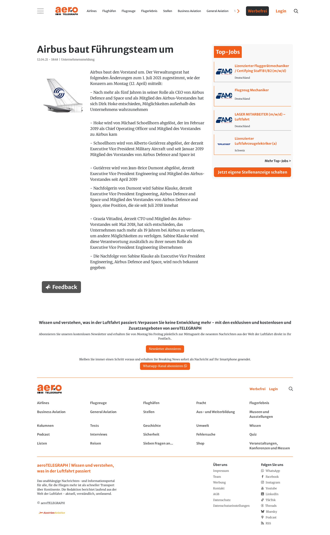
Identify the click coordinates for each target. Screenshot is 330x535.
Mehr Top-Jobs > (278, 161)
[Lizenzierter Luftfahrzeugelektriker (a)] (252, 144)
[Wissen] (271, 425)
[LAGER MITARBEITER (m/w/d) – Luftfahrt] (252, 120)
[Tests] (112, 425)
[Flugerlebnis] (271, 403)
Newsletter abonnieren (165, 349)
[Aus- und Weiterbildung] (218, 414)
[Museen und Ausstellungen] (271, 414)
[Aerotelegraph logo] (66, 11)
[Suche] (291, 389)
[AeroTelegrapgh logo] (49, 389)
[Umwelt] (218, 425)
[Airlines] (59, 403)
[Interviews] (112, 434)
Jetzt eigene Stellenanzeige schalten (252, 172)
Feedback (64, 287)
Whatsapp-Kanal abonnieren (163, 366)
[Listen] (59, 446)
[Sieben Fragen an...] (165, 446)
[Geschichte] (165, 425)
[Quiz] (271, 434)
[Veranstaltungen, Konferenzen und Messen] (271, 446)
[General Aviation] (112, 414)
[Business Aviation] (59, 414)
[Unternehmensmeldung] (78, 59)
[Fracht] (218, 403)
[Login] (273, 389)
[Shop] (218, 446)
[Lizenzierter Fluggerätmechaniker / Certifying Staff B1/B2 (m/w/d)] (252, 72)
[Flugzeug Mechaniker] (252, 96)
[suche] (296, 11)
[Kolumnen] (59, 425)
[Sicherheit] (165, 434)
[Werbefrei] (257, 389)
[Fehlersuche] (218, 434)
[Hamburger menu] (40, 11)
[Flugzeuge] (112, 403)
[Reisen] (112, 446)
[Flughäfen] (165, 403)
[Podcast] (59, 434)
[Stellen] (165, 414)
